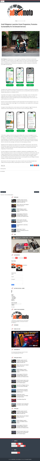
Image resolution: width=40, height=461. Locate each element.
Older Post (36, 191)
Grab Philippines (15, 28)
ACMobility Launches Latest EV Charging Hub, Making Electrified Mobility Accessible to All (22, 201)
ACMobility (13, 443)
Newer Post (3, 191)
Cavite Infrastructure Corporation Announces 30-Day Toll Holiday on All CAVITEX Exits (22, 390)
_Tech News (13, 297)
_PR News (13, 296)
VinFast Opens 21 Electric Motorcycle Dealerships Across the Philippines (22, 230)
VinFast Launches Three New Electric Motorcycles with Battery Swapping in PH (22, 221)
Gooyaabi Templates (28, 459)
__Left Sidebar (13, 297)
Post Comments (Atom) (9, 194)
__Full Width (13, 298)
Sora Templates (18, 459)
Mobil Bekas (14, 459)
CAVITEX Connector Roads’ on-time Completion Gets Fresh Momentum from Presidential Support (22, 381)
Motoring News (24, 28)
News (12, 295)
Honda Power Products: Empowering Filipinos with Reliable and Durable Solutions (22, 395)
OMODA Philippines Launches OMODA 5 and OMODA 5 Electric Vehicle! (22, 210)
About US (13, 300)
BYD (19, 443)
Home (12, 294)
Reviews (12, 299)
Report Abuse (13, 260)
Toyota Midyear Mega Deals (21, 399)
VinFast (22, 445)
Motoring (19, 28)
